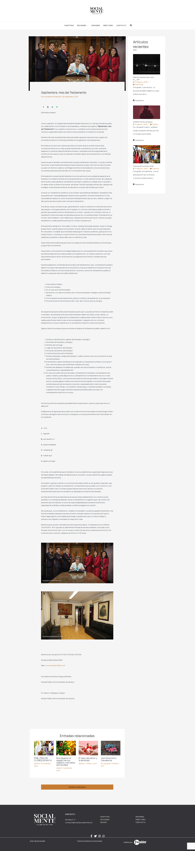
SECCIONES (104, 819)
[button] (82, 25)
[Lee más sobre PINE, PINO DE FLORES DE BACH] (44, 748)
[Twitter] (95, 836)
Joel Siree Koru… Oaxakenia (109, 759)
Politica (155, 124)
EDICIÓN (103, 822)
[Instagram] (99, 836)
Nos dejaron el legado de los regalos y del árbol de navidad (65, 761)
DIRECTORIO (140, 819)
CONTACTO (140, 822)
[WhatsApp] (103, 836)
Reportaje (139, 84)
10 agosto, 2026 (141, 82)
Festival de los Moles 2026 (143, 166)
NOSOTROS (104, 817)
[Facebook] (91, 836)
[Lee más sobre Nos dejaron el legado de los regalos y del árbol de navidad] (66, 748)
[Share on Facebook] (43, 107)
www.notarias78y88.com (55, 665)
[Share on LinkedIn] (52, 107)
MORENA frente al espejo (143, 122)
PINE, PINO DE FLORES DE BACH (43, 759)
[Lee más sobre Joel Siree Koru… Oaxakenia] (110, 748)
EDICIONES (140, 817)
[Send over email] (57, 107)
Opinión (37, 763)
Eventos (155, 168)
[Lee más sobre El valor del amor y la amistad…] (88, 748)
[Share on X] (48, 107)
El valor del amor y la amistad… (88, 759)
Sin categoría (106, 763)
